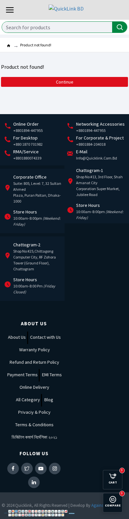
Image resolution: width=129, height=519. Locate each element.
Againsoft (99, 505)
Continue (64, 82)
